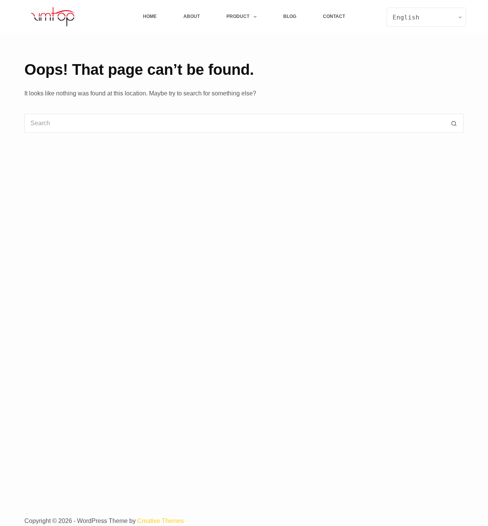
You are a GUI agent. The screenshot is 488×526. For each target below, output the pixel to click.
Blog (289, 16)
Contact (334, 16)
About (191, 16)
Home (150, 16)
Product (237, 16)
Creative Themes (160, 521)
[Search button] (454, 123)
